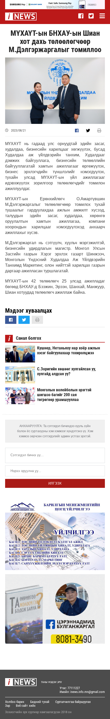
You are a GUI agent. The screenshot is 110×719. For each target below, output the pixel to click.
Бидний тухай (39, 702)
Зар (7, 706)
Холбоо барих (14, 702)
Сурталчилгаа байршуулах (73, 702)
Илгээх (55, 483)
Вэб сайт (22, 706)
